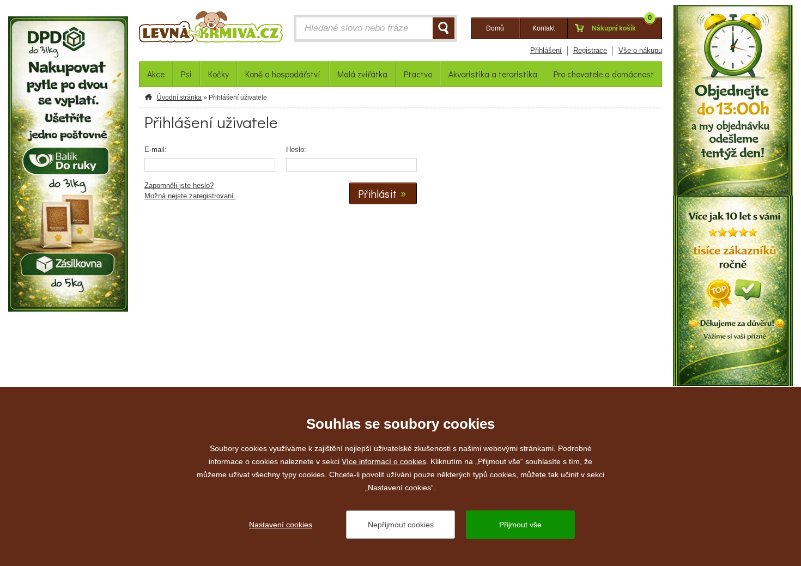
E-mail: (155, 149)
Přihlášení (546, 50)
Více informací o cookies (384, 461)
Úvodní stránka (179, 97)
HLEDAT (443, 28)
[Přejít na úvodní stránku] (211, 29)
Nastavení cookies (280, 524)
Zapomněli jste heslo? (179, 185)
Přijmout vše (520, 524)
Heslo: (296, 149)
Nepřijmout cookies (401, 524)
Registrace (590, 50)
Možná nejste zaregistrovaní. (190, 196)
